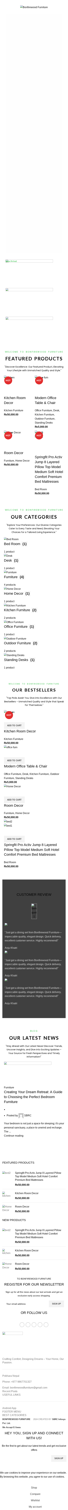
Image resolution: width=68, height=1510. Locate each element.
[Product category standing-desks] (34, 603)
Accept (6, 1482)
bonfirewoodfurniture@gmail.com (28, 1387)
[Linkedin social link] (38, 2)
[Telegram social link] (41, 2)
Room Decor (22, 1206)
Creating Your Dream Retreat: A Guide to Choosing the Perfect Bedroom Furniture (33, 1097)
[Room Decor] (7, 1209)
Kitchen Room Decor (26, 1193)
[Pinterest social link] (34, 2)
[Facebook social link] (27, 2)
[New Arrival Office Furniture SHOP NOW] (34, 331)
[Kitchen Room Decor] (7, 1196)
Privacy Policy (54, 1467)
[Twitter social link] (30, 2)
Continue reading (13, 1135)
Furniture (9, 1087)
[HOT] (9, 377)
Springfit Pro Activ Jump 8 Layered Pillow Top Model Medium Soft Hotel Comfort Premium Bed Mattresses (38, 1176)
